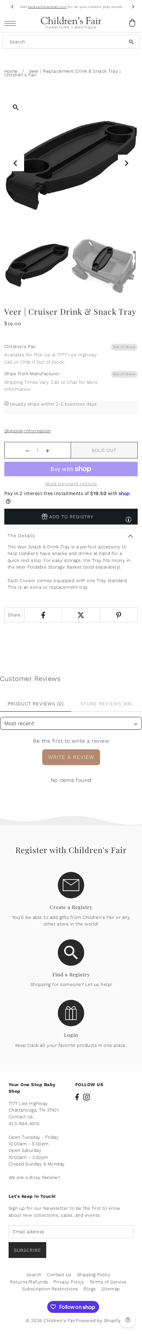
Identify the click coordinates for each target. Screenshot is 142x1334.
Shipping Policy (94, 1274)
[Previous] (13, 7)
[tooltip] (128, 516)
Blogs (90, 1288)
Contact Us (59, 1274)
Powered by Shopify (98, 1320)
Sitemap (110, 1288)
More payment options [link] (71, 483)
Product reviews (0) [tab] (36, 703)
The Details (21, 535)
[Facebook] (43, 615)
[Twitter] (80, 615)
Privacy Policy (68, 1281)
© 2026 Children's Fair (51, 1320)
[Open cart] (132, 23)
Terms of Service (108, 1281)
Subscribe (27, 1250)
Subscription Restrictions (50, 1288)
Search (34, 1274)
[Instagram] (86, 1096)
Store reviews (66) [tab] (106, 703)
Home (11, 71)
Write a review (71, 757)
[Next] (133, 7)
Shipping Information (27, 430)
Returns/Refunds (29, 1281)
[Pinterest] (118, 615)
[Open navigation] (11, 23)
